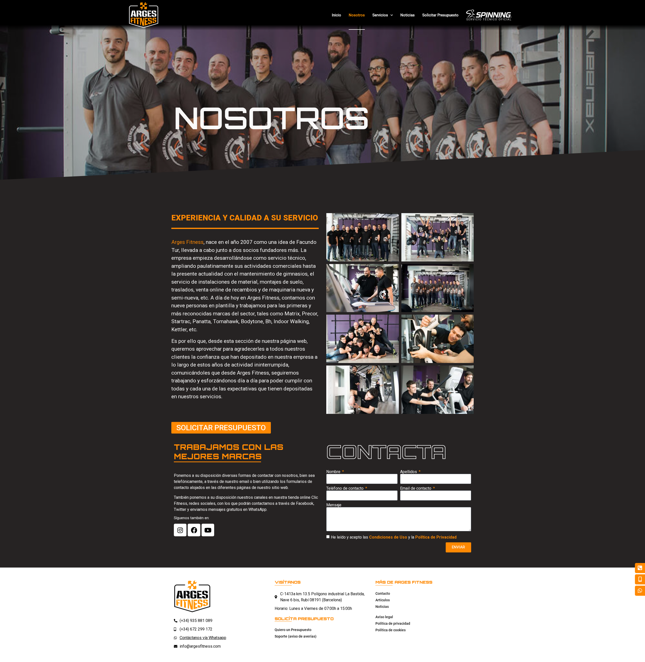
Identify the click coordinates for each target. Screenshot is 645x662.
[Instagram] (180, 530)
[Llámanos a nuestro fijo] (640, 568)
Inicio (336, 15)
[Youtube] (208, 530)
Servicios (380, 15)
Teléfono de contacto (345, 488)
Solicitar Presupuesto (440, 15)
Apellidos (409, 472)
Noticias (407, 15)
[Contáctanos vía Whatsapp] (640, 591)
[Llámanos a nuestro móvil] (640, 579)
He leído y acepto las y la (394, 537)
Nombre (333, 472)
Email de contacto (416, 488)
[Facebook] (194, 530)
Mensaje (333, 505)
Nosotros (357, 15)
